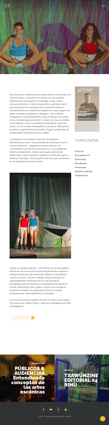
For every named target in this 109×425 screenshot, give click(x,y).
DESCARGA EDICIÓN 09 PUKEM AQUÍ (87, 109)
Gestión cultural (83, 171)
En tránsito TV (82, 155)
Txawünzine (71, 59)
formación (47, 59)
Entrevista (80, 159)
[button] (103, 6)
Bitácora (36, 59)
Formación (80, 167)
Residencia (59, 59)
